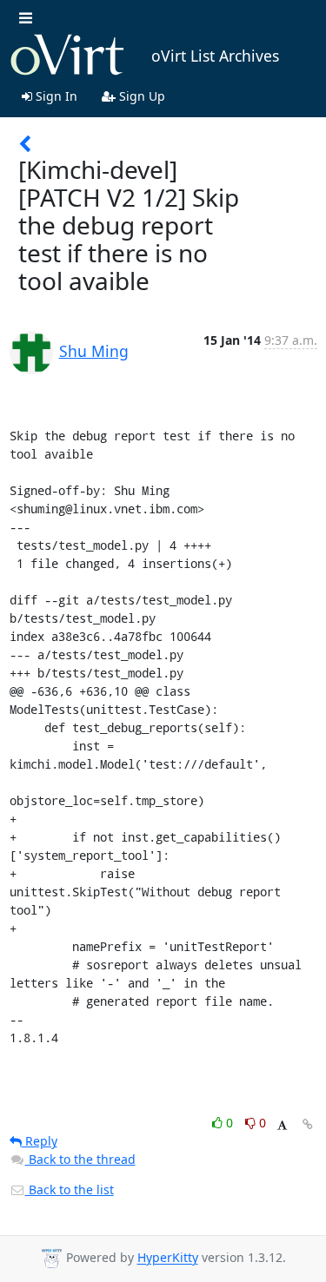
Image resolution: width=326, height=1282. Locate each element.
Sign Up (140, 96)
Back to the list (69, 1189)
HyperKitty (167, 1258)
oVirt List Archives (215, 55)
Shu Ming (94, 350)
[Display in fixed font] (282, 1125)
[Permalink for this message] (307, 1124)
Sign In (54, 96)
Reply (39, 1141)
